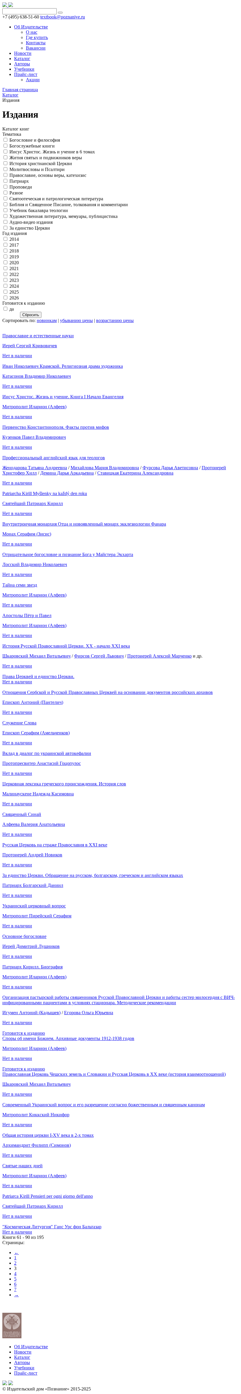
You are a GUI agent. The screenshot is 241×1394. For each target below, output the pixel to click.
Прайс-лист (25, 1373)
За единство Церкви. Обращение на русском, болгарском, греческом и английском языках (92, 875)
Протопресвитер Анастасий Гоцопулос (41, 763)
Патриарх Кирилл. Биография (32, 966)
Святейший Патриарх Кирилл (32, 503)
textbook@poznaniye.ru (62, 16)
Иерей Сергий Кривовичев (29, 345)
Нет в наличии (17, 355)
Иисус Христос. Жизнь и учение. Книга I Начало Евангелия (62, 396)
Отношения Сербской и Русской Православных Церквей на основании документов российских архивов (107, 692)
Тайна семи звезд (19, 584)
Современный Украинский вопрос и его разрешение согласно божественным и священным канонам (103, 1104)
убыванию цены (76, 320)
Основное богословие (24, 936)
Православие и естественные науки (38, 335)
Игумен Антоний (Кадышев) (31, 1012)
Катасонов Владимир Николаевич (36, 376)
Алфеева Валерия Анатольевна (33, 824)
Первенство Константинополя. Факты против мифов (55, 427)
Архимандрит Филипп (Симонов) (36, 1145)
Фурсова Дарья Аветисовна (170, 467)
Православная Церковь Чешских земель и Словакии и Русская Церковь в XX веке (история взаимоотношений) (114, 1074)
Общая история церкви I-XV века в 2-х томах (48, 1135)
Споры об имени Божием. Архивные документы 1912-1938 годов (68, 1038)
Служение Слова (19, 722)
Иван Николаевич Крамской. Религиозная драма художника (62, 366)
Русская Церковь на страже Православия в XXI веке (54, 844)
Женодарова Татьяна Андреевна (34, 467)
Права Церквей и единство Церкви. (38, 676)
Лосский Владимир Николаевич (34, 564)
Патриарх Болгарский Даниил (32, 885)
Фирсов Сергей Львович (99, 655)
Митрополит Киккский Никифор (35, 1114)
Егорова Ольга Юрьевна (88, 1012)
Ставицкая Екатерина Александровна (135, 472)
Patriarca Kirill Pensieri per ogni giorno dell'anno (47, 1196)
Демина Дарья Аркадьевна (67, 472)
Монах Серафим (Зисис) (26, 533)
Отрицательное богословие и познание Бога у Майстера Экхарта (67, 554)
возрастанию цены (115, 320)
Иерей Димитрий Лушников (31, 946)
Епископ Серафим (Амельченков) (36, 732)
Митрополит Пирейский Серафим (36, 915)
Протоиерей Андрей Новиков (32, 854)
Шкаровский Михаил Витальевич (36, 655)
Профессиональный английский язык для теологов (53, 457)
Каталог (22, 1357)
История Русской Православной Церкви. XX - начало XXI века (66, 645)
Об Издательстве (31, 1346)
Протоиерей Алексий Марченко (159, 655)
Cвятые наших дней (22, 1165)
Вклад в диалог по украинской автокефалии (46, 753)
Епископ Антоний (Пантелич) (32, 702)
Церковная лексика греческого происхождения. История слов (64, 783)
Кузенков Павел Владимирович (34, 437)
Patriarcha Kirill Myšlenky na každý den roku (44, 493)
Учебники (24, 1367)
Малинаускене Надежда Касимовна (38, 793)
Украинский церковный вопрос (34, 905)
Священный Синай (21, 814)
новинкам (47, 320)
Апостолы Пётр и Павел (26, 615)
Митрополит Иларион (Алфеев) (34, 406)
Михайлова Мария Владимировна (105, 467)
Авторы (22, 1362)
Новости (22, 1351)
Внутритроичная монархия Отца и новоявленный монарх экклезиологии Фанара (84, 523)
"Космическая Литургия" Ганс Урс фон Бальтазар (51, 1226)
